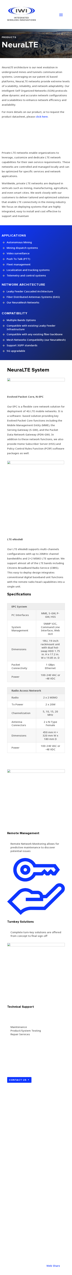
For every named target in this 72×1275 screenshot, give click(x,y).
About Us (15, 1154)
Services (15, 1166)
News (13, 1172)
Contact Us (18, 1079)
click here (42, 116)
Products (15, 1160)
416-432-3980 (16, 1216)
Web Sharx (53, 1265)
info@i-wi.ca (15, 1245)
